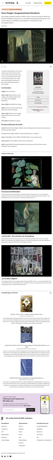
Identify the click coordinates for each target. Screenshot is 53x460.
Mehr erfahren (27, 405)
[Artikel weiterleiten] (5, 66)
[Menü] (2, 3)
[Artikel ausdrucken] (51, 66)
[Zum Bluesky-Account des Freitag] (5, 456)
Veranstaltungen (38, 102)
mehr (50, 292)
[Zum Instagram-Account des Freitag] (8, 456)
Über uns (21, 426)
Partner (20, 434)
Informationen (38, 100)
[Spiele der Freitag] (17, 3)
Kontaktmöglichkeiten (42, 426)
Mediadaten (40, 429)
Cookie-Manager (5, 440)
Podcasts (21, 443)
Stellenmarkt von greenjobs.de (44, 440)
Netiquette (4, 437)
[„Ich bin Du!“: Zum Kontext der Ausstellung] (26, 222)
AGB (2, 431)
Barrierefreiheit (5, 434)
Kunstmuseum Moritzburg (42, 106)
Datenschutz (4, 429)
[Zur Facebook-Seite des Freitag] (2, 456)
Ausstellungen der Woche (9, 292)
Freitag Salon (22, 445)
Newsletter (39, 431)
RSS (38, 437)
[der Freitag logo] (10, 3)
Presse (20, 431)
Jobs (20, 437)
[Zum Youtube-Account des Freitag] (10, 456)
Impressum (4, 426)
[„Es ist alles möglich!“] (26, 265)
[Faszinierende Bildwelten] (26, 177)
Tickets (38, 97)
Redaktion (21, 429)
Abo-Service (40, 434)
